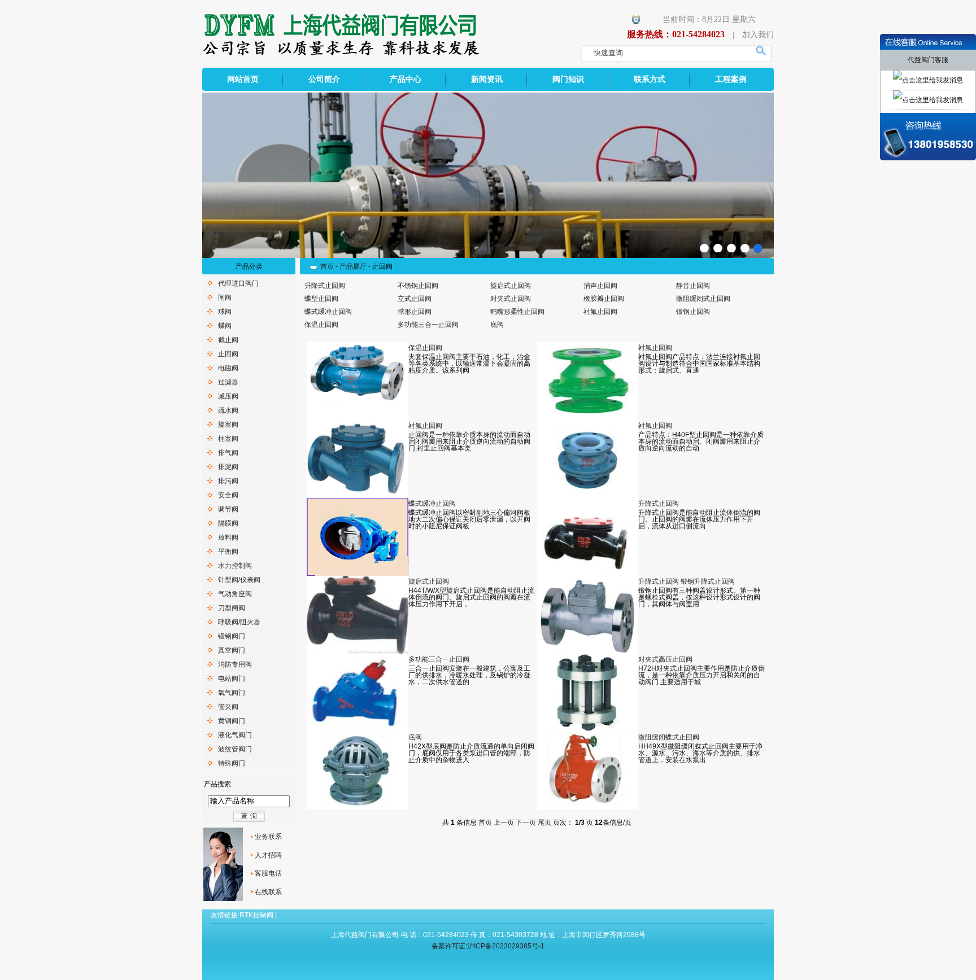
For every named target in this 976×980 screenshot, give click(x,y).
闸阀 (225, 297)
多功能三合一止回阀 (428, 325)
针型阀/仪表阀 (239, 580)
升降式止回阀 (324, 286)
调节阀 (228, 509)
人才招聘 (268, 855)
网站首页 (243, 79)
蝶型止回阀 (321, 299)
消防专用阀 (235, 664)
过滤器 (228, 382)
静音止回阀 (693, 286)
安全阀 (228, 495)
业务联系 (268, 837)
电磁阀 (228, 368)
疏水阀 (228, 410)
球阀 (225, 312)
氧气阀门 (231, 693)
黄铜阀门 (231, 721)
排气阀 (228, 453)
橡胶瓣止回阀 (603, 299)
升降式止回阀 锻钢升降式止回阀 (686, 581)
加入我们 (758, 34)
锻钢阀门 (231, 636)
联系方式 (649, 79)
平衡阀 (228, 551)
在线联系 (268, 892)
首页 (327, 266)
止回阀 (228, 354)
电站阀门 (231, 679)
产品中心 (405, 79)
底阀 (497, 325)
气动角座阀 (235, 594)
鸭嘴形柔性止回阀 (517, 312)
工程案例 (731, 79)
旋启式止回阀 (510, 286)
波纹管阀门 (235, 749)
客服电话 (268, 873)
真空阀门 (231, 650)
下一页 (526, 822)
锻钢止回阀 (693, 312)
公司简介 (324, 79)
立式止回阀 (415, 299)
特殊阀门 (231, 763)
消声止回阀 (600, 286)
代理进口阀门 (238, 283)
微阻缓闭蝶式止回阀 (668, 737)
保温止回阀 (321, 325)
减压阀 (228, 396)
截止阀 (228, 340)
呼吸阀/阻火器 (239, 622)
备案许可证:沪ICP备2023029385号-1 (488, 946)
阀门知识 (568, 79)
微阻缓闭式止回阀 (703, 299)
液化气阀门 (235, 735)
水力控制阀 (235, 566)
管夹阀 (228, 707)
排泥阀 (228, 467)
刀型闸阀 (231, 608)
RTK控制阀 (256, 915)
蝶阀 (225, 326)
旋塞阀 (228, 424)
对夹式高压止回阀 (665, 659)
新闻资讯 (487, 79)
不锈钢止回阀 (418, 286)
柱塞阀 (228, 439)
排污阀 (228, 481)
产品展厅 (353, 266)
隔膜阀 (228, 523)
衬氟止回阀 (600, 312)
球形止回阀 (415, 312)
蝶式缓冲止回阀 (328, 312)
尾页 (544, 822)
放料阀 (228, 537)
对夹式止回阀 (510, 299)
